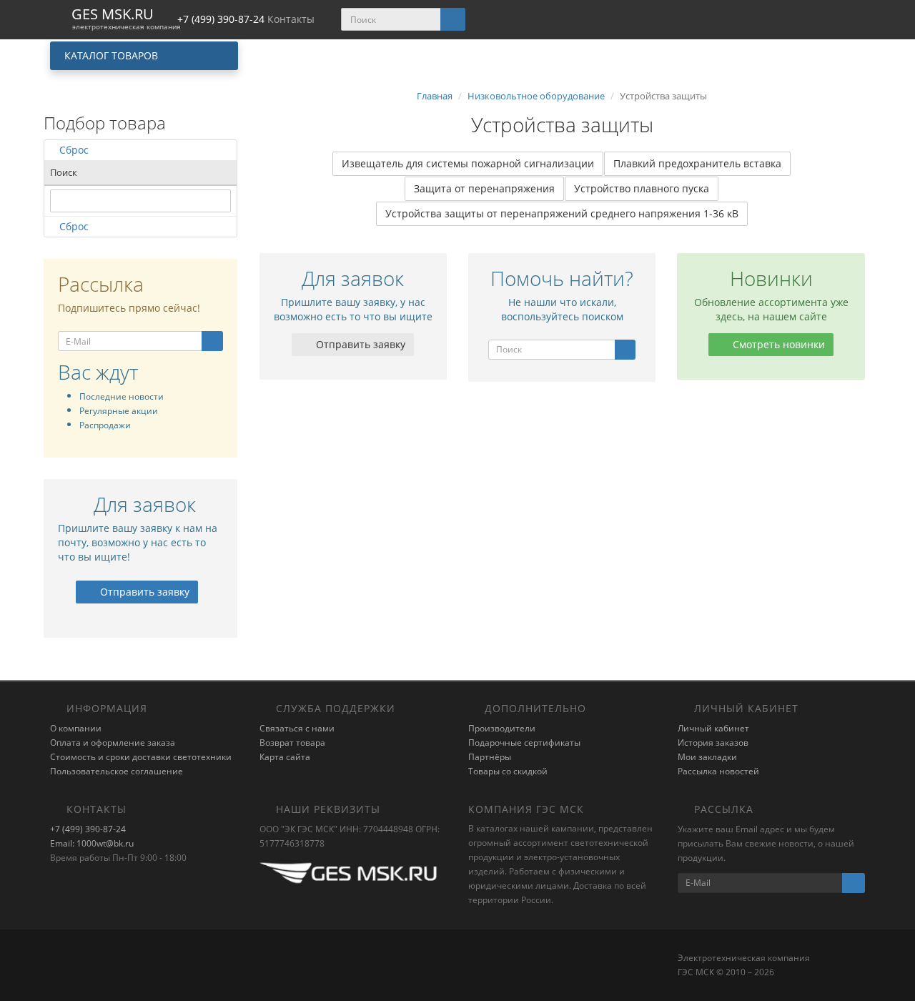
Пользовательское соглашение (116, 771)
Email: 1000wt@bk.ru (92, 843)
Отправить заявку (143, 591)
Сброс (74, 150)
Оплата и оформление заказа (112, 742)
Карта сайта (284, 757)
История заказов (713, 742)
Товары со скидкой (508, 771)
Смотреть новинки (777, 344)
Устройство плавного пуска (641, 188)
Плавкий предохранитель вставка (697, 163)
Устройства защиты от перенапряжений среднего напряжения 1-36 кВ (561, 213)
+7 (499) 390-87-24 (88, 829)
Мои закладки (707, 757)
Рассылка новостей (718, 771)
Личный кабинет (713, 728)
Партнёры (489, 757)
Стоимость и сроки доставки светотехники (141, 757)
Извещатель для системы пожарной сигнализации (468, 163)
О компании (76, 728)
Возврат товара (292, 742)
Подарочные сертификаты (524, 742)
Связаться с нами (297, 728)
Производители (501, 728)
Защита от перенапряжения (484, 188)
